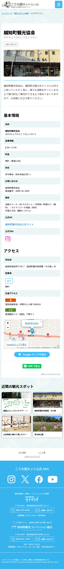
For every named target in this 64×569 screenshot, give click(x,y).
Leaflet (21, 347)
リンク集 (41, 452)
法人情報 (22, 452)
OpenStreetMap (34, 347)
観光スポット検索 (21, 13)
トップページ (6, 13)
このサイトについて (32, 456)
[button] (32, 331)
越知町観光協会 (32, 323)
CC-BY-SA (55, 347)
